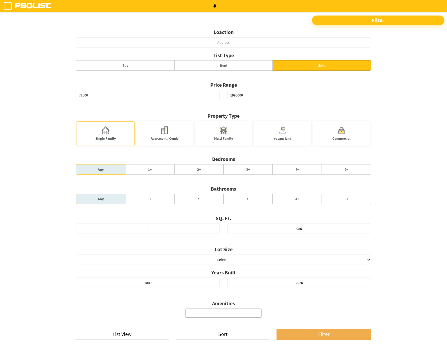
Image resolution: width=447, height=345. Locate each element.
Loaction (224, 32)
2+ (199, 169)
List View (122, 334)
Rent (223, 65)
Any (101, 169)
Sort (223, 334)
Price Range (223, 84)
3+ (248, 169)
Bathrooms (223, 188)
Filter (378, 20)
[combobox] (223, 313)
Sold (321, 65)
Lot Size (224, 249)
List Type (223, 55)
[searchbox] (224, 313)
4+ (297, 169)
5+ (346, 169)
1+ (150, 169)
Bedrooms (223, 159)
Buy (125, 65)
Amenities (223, 303)
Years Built (223, 272)
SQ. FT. (223, 218)
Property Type (223, 116)
